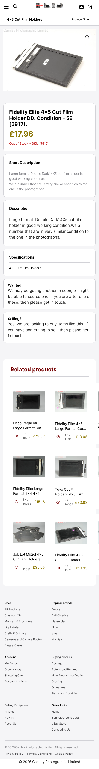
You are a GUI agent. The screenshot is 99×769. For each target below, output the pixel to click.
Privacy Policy (14, 753)
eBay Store (59, 723)
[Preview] (16, 436)
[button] (87, 37)
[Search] (15, 7)
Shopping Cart (14, 675)
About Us (10, 723)
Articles (9, 711)
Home (55, 711)
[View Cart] (89, 7)
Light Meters (13, 627)
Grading (57, 681)
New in (9, 717)
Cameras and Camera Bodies (23, 639)
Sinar (55, 633)
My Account (12, 663)
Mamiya (57, 639)
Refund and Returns (64, 669)
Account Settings (16, 681)
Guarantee (58, 687)
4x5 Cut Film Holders (24, 19)
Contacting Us (61, 729)
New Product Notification (68, 675)
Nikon (55, 627)
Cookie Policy (64, 753)
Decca (56, 609)
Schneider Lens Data (65, 717)
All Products (12, 609)
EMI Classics (60, 615)
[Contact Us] (81, 7)
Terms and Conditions (66, 693)
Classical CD (13, 615)
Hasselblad (59, 621)
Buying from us (62, 657)
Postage (57, 663)
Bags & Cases (13, 645)
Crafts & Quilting (15, 633)
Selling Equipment (17, 705)
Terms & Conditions (39, 753)
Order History (13, 669)
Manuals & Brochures (18, 621)
